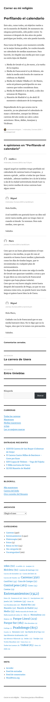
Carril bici (10, 581)
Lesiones (20, 601)
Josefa (8, 601)
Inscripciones (37, 598)
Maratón (10, 608)
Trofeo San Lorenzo (12, 645)
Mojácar (8, 619)
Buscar (40, 395)
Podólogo (8, 628)
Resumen (18, 632)
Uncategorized (9, 132)
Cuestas (9, 589)
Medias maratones (12, 423)
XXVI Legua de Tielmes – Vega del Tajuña (25, 462)
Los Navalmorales (12, 605)
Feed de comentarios (15, 674)
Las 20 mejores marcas (14, 429)
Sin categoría (12, 549)
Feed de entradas (14, 671)
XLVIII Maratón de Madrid (18, 468)
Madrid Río (28, 605)
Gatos (26, 598)
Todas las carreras (12, 416)
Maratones (9, 419)
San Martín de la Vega (35, 632)
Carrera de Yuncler (12, 578)
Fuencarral (16, 598)
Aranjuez (30, 566)
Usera (38, 645)
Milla (26, 615)
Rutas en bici (12, 546)
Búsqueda (8, 391)
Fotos (8, 542)
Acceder (9, 668)
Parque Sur (13, 622)
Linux (30, 601)
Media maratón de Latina (13, 615)
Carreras (10, 532)
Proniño (7, 632)
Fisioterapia (11, 539)
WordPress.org (13, 678)
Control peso (15, 585)
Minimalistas (37, 615)
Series (28, 639)
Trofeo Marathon (12, 642)
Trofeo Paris (25, 642)
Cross (32, 586)
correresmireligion (14, 129)
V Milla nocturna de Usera (18, 465)
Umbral (27, 645)
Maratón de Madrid (27, 608)
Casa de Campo (27, 581)
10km (9, 566)
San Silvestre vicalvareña (16, 635)
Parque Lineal (25, 618)
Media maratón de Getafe (26, 611)
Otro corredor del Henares (16, 494)
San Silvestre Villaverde (13, 639)
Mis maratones (11, 487)
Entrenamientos (13, 536)
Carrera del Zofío (11, 491)
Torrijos (38, 639)
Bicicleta (11, 570)
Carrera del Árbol (29, 574)
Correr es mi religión (18, 8)
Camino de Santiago (28, 570)
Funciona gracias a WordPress (32, 697)
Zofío (7, 649)
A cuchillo (20, 566)
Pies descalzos (31, 623)
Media (9, 611)
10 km (6, 426)
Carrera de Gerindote (13, 574)
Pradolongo (25, 627)
